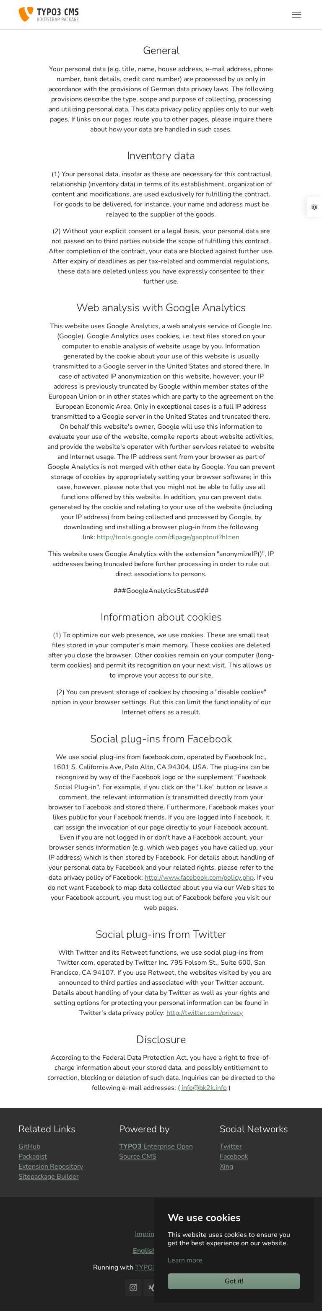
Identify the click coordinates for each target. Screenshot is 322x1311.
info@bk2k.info (204, 1087)
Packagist (32, 1156)
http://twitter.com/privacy (204, 1012)
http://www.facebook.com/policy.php (199, 877)
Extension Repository (50, 1166)
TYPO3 (146, 1267)
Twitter (231, 1146)
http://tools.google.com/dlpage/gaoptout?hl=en (168, 537)
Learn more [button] (185, 1260)
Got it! (234, 1281)
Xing (226, 1166)
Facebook (234, 1156)
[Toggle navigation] (296, 15)
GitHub (29, 1146)
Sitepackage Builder (48, 1176)
